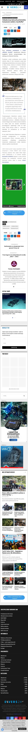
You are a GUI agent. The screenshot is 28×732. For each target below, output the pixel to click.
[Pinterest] (20, 718)
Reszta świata (4, 690)
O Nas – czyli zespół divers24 (8, 642)
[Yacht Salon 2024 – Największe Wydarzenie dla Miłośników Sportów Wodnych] (14, 542)
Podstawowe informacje (7, 613)
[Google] (24, 718)
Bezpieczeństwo (5, 628)
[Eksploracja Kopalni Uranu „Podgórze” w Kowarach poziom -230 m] (20, 507)
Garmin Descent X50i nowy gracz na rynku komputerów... (7, 513)
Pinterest (5, 354)
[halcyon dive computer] (14, 442)
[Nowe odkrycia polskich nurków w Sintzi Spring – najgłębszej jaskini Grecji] (14, 483)
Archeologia (4, 686)
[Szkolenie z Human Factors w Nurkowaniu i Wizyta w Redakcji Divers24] (20, 581)
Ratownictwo (15, 17)
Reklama (2, 1)
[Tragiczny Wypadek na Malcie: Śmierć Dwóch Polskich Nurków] (8, 567)
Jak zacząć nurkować (6, 660)
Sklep (13, 1)
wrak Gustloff (6, 228)
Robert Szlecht (6, 226)
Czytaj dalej (14, 730)
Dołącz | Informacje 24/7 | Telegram (15, 212)
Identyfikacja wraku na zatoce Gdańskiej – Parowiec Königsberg (7, 529)
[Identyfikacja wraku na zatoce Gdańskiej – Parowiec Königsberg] (8, 522)
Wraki (2, 684)
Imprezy (3, 666)
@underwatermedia (14, 389)
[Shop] (6, 4)
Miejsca (3, 657)
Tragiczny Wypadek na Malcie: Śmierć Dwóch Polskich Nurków (7, 573)
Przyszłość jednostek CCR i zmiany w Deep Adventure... (7, 587)
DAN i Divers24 (4, 630)
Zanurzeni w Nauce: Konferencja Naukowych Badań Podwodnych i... (19, 529)
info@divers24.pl (18, 714)
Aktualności (5, 17)
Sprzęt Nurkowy (4, 693)
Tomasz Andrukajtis (7, 24)
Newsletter (8, 1)
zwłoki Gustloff (14, 228)
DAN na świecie (4, 626)
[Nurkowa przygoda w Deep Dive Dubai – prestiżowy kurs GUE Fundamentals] (20, 567)
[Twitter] (12, 718)
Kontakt (2, 648)
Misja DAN (3, 620)
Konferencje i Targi (5, 668)
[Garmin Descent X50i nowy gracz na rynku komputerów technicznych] (8, 507)
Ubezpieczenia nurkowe (6, 616)
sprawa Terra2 (15, 226)
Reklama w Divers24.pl (6, 638)
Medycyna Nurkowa (5, 662)
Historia (3, 622)
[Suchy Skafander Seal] (14, 90)
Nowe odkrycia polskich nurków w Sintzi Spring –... (13, 494)
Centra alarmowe (5, 624)
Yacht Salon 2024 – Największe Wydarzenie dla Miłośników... (12, 552)
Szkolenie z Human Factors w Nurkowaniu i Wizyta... (19, 587)
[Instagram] (16, 718)
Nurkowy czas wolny (6, 682)
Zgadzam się (22, 728)
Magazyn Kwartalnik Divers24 (22, 2)
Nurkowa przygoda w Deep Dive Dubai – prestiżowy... (19, 573)
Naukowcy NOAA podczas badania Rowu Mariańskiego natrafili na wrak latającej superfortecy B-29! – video (12, 312)
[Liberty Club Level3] (12, 467)
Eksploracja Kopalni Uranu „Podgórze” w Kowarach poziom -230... (19, 514)
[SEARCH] (24, 395)
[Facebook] (8, 718)
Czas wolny (10, 17)
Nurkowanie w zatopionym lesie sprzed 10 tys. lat (14, 247)
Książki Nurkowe (5, 670)
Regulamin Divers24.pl (6, 646)
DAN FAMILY (3, 618)
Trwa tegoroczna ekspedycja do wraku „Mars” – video (14, 256)
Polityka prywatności (6, 640)
